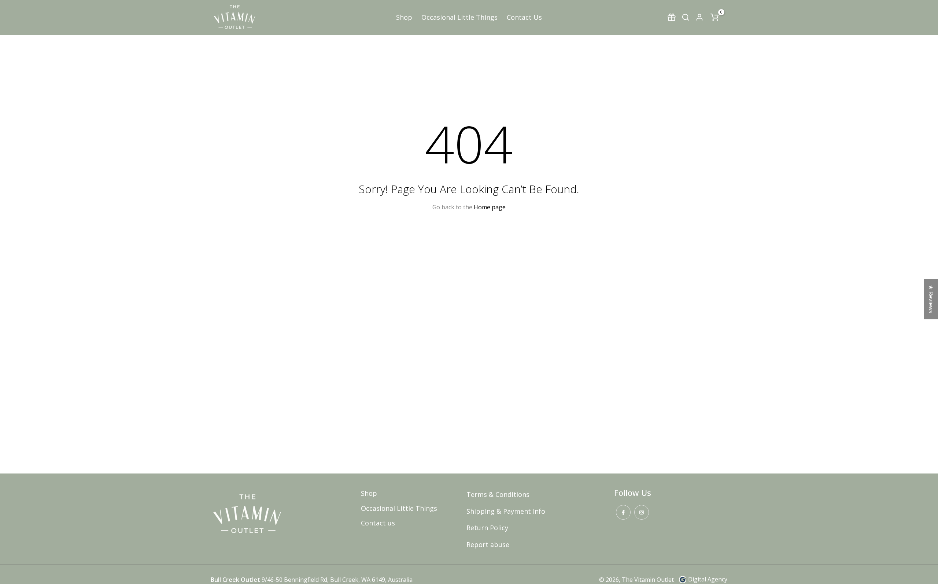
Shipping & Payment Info (505, 511)
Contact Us (524, 17)
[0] (714, 17)
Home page (490, 207)
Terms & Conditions (497, 494)
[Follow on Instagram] (641, 512)
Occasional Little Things (459, 17)
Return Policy (487, 527)
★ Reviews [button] (931, 299)
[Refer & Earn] (672, 17)
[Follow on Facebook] (623, 512)
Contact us (378, 523)
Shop (404, 17)
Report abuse (487, 544)
